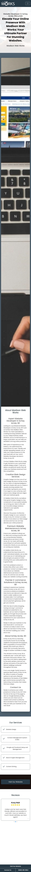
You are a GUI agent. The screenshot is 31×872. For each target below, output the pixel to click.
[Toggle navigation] (27, 3)
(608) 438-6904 (23, 870)
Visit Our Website (15, 866)
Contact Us (7, 870)
